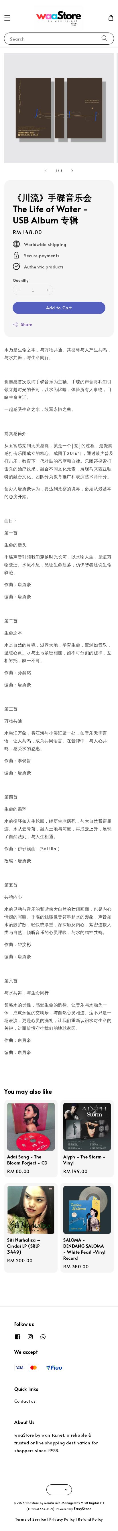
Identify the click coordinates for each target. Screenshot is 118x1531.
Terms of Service (30, 1519)
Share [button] (26, 324)
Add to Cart (59, 307)
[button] (7, 18)
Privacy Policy (62, 1519)
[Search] (104, 38)
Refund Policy (90, 1519)
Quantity (20, 280)
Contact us (25, 1401)
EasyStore (83, 1508)
